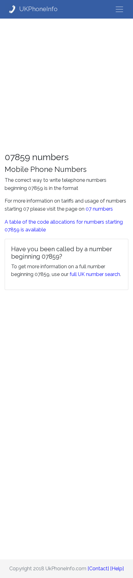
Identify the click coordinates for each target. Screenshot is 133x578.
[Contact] (98, 568)
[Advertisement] (66, 85)
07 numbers (99, 209)
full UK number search (95, 274)
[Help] (117, 568)
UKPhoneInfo (38, 9)
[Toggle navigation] (119, 9)
